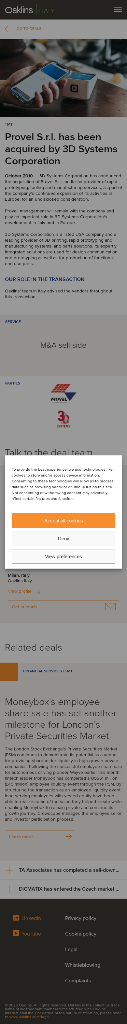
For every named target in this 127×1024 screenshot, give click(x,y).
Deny (63, 538)
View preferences (63, 556)
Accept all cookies (63, 520)
